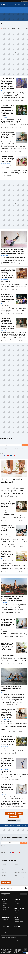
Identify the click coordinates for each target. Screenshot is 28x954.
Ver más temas (6, 882)
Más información (22, 952)
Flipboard (14, 455)
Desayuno (24, 825)
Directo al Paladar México (7, 946)
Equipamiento (5, 719)
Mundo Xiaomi (5, 909)
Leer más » (16, 126)
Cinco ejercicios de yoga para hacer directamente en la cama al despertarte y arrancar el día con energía (8, 788)
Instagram (11, 455)
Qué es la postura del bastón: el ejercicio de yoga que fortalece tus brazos (8, 135)
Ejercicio (13, 28)
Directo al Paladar (5, 919)
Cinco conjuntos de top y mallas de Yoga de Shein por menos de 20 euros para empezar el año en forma (7, 763)
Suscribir (25, 445)
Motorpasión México (19, 946)
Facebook (4, 455)
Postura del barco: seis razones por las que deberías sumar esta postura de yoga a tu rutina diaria (12, 251)
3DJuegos (16, 901)
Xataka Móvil (4, 903)
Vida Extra (16, 903)
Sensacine (16, 910)
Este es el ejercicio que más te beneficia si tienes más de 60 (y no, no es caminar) (8, 159)
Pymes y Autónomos (19, 930)
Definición (4, 875)
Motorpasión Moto (18, 921)
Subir (22, 893)
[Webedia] (24, 1)
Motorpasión (17, 919)
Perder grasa (17, 875)
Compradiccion (5, 932)
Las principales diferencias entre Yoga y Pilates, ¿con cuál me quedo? (12, 688)
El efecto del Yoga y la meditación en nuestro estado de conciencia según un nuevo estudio (8, 622)
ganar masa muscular (19, 877)
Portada (20, 813)
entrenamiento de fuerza (20, 872)
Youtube (8, 455)
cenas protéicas (5, 877)
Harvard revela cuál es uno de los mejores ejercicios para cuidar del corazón (8, 504)
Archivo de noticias (14, 820)
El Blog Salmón (17, 928)
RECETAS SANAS (16, 4)
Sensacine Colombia (18, 944)
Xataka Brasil (4, 942)
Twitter (1, 455)
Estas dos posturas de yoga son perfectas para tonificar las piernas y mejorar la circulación (12, 598)
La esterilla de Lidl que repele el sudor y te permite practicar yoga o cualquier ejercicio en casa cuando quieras (8, 713)
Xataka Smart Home (6, 907)
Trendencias (4, 928)
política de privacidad (19, 448)
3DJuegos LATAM (18, 940)
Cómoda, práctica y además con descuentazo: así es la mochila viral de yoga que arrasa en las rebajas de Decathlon (8, 740)
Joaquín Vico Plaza (10, 100)
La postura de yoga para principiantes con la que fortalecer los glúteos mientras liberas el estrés (7, 646)
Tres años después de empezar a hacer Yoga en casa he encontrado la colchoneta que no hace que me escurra (8, 273)
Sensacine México (18, 942)
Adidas (18, 28)
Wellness (3, 330)
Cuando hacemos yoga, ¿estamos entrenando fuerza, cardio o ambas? (7, 554)
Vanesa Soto (8, 289)
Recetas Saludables (19, 869)
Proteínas (4, 867)
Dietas (3, 869)
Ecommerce (4, 279)
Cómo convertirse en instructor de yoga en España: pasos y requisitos (8, 528)
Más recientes (10, 813)
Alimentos (16, 867)
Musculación (12, 825)
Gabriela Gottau (9, 127)
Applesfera (4, 905)
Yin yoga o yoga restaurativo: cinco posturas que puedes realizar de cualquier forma (13, 480)
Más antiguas (14, 816)
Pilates (3, 90)
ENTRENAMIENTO (5, 4)
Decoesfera (4, 930)
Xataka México (5, 940)
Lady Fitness (8, 704)
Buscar (26, 888)
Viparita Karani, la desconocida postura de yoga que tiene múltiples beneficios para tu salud (7, 298)
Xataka (3, 901)
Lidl (23, 28)
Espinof (16, 912)
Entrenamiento (5, 117)
